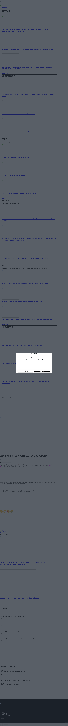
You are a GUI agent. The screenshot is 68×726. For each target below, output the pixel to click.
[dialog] (34, 363)
